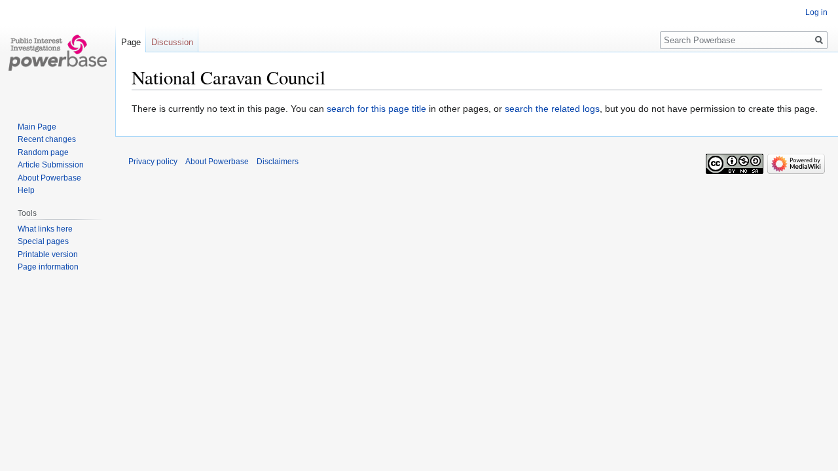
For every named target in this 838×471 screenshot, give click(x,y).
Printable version (48, 254)
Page (131, 42)
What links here (45, 229)
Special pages (43, 241)
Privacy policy (152, 161)
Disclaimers (278, 161)
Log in (816, 12)
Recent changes (47, 139)
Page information (48, 266)
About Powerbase (49, 178)
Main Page (37, 126)
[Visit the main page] (57, 52)
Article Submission (51, 164)
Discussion (172, 42)
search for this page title (376, 108)
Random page (43, 152)
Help (26, 190)
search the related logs (552, 108)
